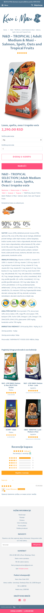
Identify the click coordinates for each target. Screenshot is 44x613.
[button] (22, 53)
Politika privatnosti (22, 528)
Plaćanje (22, 517)
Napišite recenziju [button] (22, 473)
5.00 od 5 (27, 451)
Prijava (37, 545)
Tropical (18, 193)
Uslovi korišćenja (22, 523)
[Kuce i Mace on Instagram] (24, 601)
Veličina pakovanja (8, 136)
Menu (6, 5)
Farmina (24, 190)
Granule (10, 193)
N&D (4, 193)
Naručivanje (22, 515)
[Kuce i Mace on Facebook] (20, 601)
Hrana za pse (15, 190)
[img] (6, 486)
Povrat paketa (22, 526)
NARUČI (22, 166)
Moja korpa (38, 5)
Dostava (22, 520)
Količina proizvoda (8, 145)
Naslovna (5, 190)
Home (5, 30)
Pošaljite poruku (23, 569)
